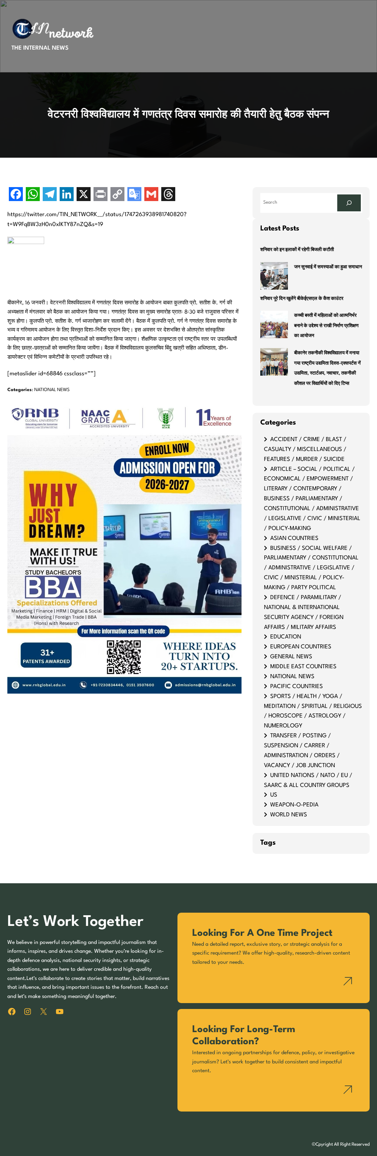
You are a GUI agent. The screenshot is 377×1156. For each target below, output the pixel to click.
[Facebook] (15, 195)
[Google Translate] (134, 195)
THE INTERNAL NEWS (39, 48)
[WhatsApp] (32, 195)
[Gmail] (151, 195)
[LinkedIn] (66, 195)
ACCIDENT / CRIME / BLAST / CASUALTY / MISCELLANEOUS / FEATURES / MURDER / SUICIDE (305, 449)
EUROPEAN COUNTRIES (300, 647)
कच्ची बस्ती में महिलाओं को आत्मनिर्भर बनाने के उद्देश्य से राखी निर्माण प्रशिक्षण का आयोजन (326, 326)
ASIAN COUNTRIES (294, 538)
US (273, 795)
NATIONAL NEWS (52, 390)
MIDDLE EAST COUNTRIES (303, 667)
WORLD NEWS (288, 815)
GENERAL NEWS (291, 657)
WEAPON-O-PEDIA (294, 805)
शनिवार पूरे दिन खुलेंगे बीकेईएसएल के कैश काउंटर (301, 299)
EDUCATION (285, 637)
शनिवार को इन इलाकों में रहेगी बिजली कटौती (297, 250)
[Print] (100, 195)
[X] (83, 195)
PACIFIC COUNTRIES (296, 687)
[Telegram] (49, 195)
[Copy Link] (117, 195)
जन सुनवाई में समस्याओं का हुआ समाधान (328, 267)
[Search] (349, 202)
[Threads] (168, 195)
